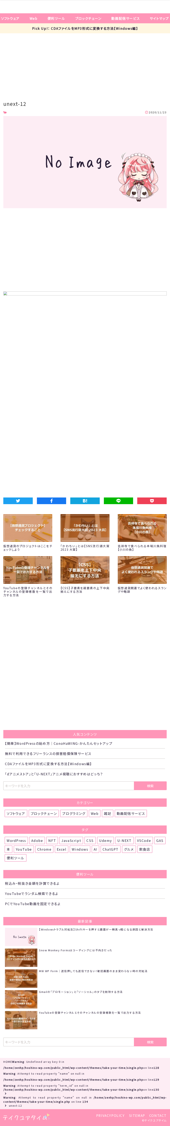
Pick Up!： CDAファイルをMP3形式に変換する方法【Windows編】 (85, 28)
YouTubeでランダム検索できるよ (31, 893)
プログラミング (73, 813)
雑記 (107, 813)
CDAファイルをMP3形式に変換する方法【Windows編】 (48, 763)
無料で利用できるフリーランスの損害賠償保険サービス (48, 753)
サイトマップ (159, 18)
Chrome (44, 849)
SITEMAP (137, 1115)
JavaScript (71, 840)
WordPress (16, 840)
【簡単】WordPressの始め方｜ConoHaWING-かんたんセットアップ (58, 743)
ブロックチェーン (88, 18)
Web (34, 18)
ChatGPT (111, 849)
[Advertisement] (85, 64)
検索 (150, 785)
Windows (80, 849)
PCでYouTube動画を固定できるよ (33, 903)
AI (95, 849)
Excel (61, 849)
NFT (52, 840)
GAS (160, 840)
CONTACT (158, 1115)
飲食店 (144, 849)
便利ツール (56, 18)
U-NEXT (124, 840)
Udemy (105, 840)
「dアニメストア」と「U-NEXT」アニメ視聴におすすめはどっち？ (54, 773)
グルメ (129, 849)
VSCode (144, 840)
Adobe (37, 840)
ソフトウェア (10, 18)
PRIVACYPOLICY (110, 1115)
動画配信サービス (125, 18)
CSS (90, 840)
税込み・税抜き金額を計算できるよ (32, 883)
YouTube (24, 849)
